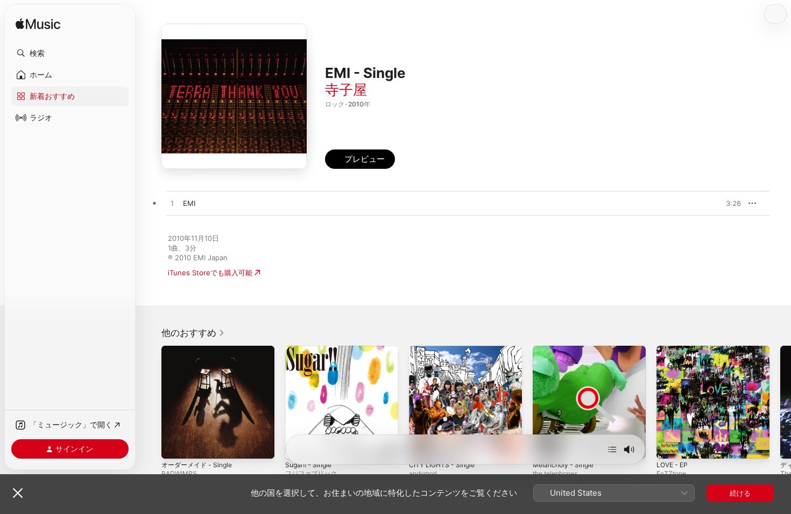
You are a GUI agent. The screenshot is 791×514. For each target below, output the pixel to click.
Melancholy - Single (566, 350)
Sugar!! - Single (311, 350)
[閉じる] (18, 493)
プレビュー (727, 203)
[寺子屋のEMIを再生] (172, 204)
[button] (70, 53)
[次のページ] (780, 402)
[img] (38, 24)
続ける (740, 493)
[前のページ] (150, 402)
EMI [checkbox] (189, 203)
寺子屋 (346, 89)
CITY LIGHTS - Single (444, 350)
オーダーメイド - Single (199, 350)
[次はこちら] (612, 449)
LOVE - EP (673, 350)
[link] (193, 333)
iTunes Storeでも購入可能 (210, 272)
